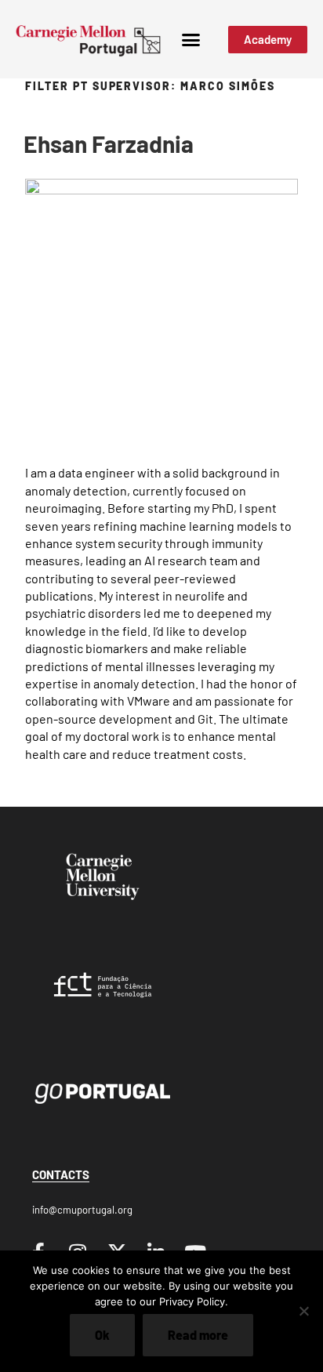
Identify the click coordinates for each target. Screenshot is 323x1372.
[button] (190, 39)
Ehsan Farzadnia (109, 143)
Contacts (60, 1174)
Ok (102, 1334)
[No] (303, 1311)
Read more (198, 1334)
